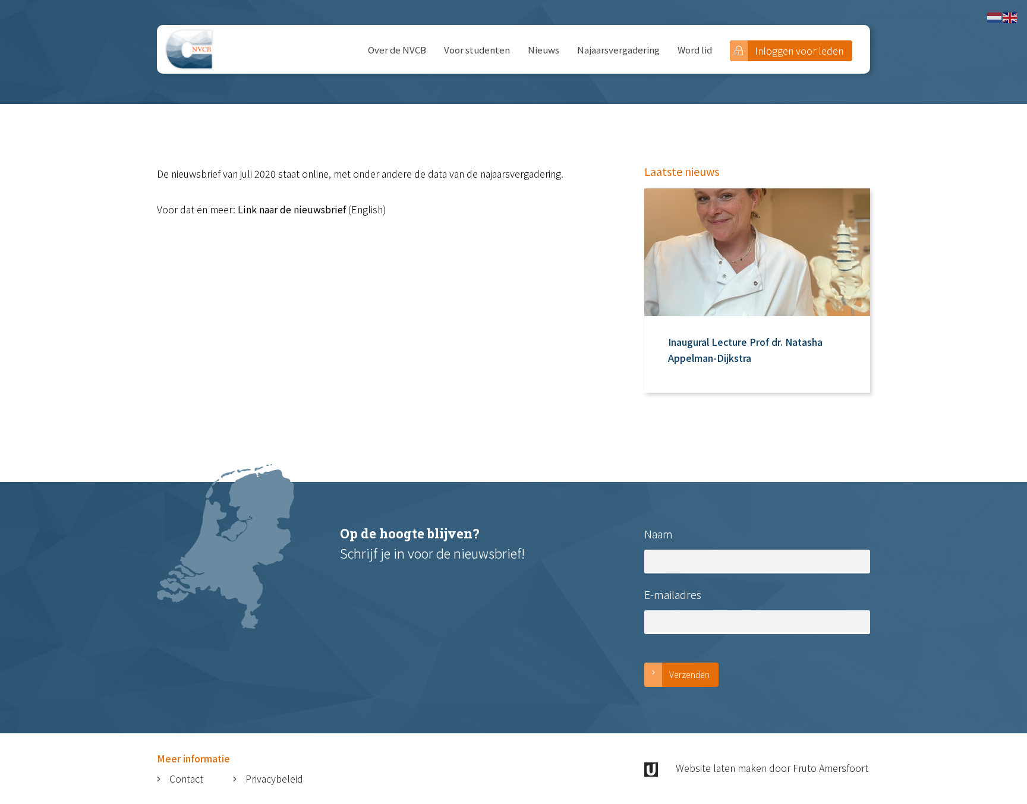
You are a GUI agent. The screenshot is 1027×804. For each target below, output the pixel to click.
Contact (186, 778)
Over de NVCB (397, 49)
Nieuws (543, 49)
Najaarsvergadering (618, 49)
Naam (658, 533)
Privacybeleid (274, 778)
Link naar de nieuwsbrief (292, 209)
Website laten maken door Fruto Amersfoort (772, 768)
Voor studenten (477, 49)
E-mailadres (672, 594)
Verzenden (689, 674)
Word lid (695, 49)
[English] (1010, 16)
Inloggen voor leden (799, 50)
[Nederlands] (995, 16)
